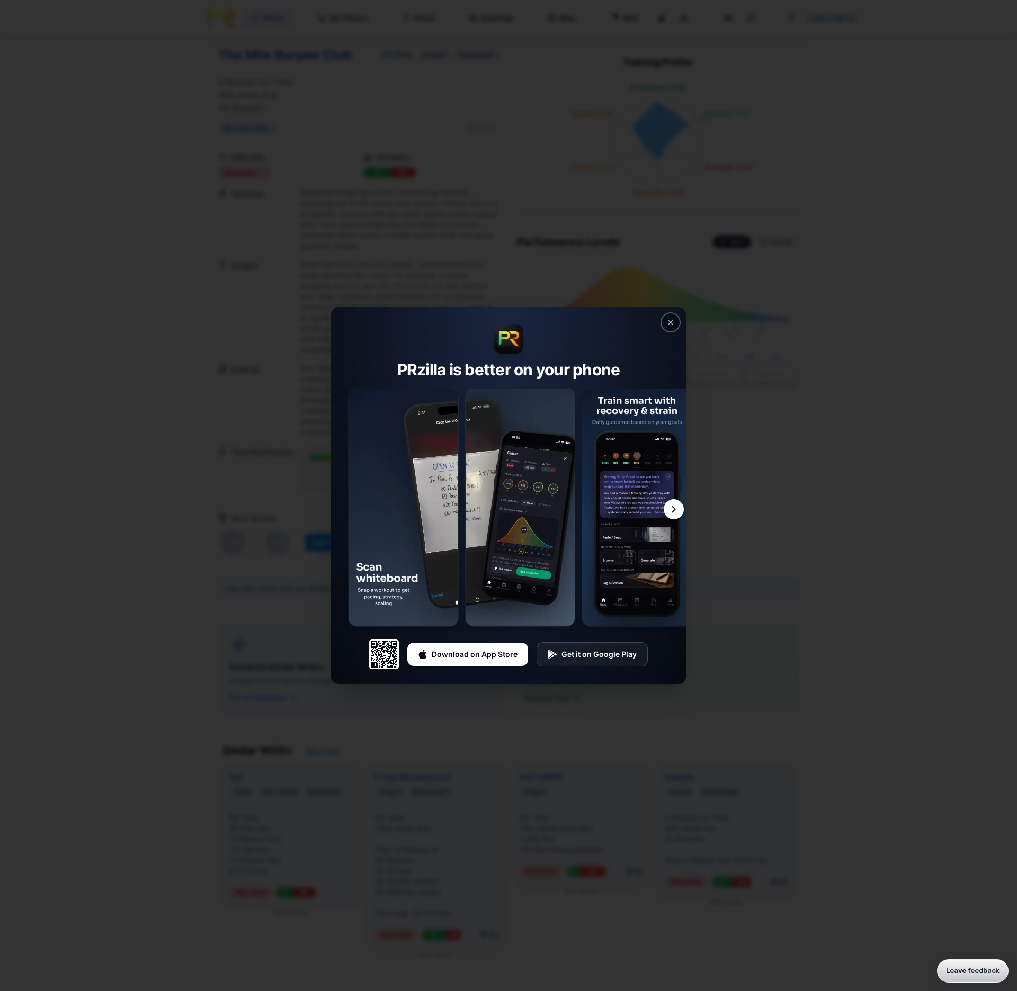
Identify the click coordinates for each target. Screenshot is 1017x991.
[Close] (671, 322)
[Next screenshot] (674, 509)
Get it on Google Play (599, 654)
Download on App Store (475, 654)
